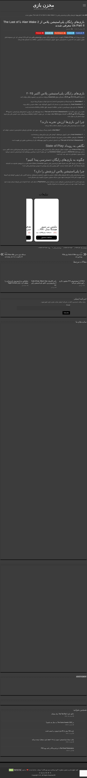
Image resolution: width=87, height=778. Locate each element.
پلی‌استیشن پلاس (57, 248)
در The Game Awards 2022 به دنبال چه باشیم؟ (60, 722)
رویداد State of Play (44, 248)
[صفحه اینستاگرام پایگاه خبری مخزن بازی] (43, 569)
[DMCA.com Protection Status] (15, 770)
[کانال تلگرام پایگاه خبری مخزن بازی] (43, 576)
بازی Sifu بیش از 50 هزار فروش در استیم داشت (59, 731)
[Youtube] (42, 773)
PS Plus (77, 248)
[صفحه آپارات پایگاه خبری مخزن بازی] (43, 627)
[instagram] (40, 773)
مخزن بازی (43, 5)
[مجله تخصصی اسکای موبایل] (43, 518)
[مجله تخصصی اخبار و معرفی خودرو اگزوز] (43, 456)
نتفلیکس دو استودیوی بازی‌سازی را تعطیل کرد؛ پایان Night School (16, 282)
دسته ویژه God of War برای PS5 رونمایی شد (72, 255)
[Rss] (50, 773)
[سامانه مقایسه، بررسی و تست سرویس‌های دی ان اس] (43, 546)
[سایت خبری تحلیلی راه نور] (43, 396)
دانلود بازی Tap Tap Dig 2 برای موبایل (62, 714)
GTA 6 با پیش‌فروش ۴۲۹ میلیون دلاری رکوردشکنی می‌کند (71, 282)
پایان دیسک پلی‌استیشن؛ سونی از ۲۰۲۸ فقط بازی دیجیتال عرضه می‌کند (53, 739)
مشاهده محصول (46, 237)
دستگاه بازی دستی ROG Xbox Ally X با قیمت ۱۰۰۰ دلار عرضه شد (15, 255)
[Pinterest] (46, 773)
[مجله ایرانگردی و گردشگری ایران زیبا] (43, 423)
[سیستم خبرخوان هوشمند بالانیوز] (43, 489)
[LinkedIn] (44, 773)
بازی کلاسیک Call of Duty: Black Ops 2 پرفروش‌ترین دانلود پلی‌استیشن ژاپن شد (43, 283)
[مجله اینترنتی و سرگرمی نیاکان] (43, 341)
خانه (83, 15)
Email (68, 305)
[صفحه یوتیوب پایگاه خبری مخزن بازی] (43, 597)
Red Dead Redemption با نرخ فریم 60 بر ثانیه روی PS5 (57, 748)
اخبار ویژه (78, 15)
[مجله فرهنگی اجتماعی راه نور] (43, 370)
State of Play (68, 248)
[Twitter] (48, 773)
